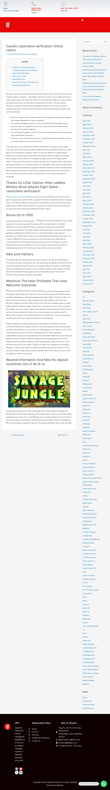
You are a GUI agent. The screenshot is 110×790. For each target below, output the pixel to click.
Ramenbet (86, 619)
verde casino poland (90, 669)
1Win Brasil (87, 304)
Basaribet (86, 427)
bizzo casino (87, 438)
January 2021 (88, 284)
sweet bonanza (88, 644)
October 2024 (88, 143)
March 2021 (87, 277)
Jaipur (5, 8)
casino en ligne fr (89, 464)
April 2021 (86, 273)
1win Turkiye (87, 326)
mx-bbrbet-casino (89, 557)
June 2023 (87, 190)
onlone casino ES (89, 568)
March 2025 (87, 124)
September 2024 (89, 146)
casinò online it (88, 475)
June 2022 (87, 233)
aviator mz (86, 413)
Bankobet (86, 424)
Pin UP (85, 583)
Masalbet (86, 528)
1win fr (85, 315)
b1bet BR (86, 420)
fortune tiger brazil (90, 499)
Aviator (85, 391)
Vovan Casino (88, 677)
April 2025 (86, 121)
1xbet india (87, 344)
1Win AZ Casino (88, 301)
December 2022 (89, 211)
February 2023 (88, 204)
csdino (85, 496)
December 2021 (89, 255)
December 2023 (89, 168)
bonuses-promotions (91, 446)
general (85, 507)
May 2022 (86, 237)
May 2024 (86, 150)
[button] (82, 20)
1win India (86, 319)
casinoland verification (18, 197)
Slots (84, 633)
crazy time (86, 492)
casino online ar (89, 471)
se (83, 630)
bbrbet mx (86, 435)
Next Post (63, 435)
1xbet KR (86, 351)
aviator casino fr (89, 402)
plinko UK (86, 608)
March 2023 (87, 200)
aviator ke (86, 409)
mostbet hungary (89, 532)
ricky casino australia (91, 626)
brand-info (87, 453)
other (85, 572)
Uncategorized (12, 54)
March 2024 (87, 157)
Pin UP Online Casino (91, 590)
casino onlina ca (89, 467)
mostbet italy (87, 536)
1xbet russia (87, 366)
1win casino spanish (90, 312)
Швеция (86, 684)
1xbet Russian (88, 370)
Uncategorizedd (89, 659)
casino (85, 460)
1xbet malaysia (88, 355)
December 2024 (89, 135)
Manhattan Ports (19, 79)
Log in (85, 697)
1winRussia (87, 333)
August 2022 (87, 226)
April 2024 (87, 153)
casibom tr (87, 456)
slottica (85, 637)
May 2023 (86, 193)
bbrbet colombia (89, 431)
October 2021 (88, 262)
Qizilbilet (86, 615)
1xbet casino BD (89, 337)
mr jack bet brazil (89, 554)
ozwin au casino (89, 575)
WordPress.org (88, 708)
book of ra (86, 449)
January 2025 (88, 132)
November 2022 (89, 215)
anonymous (87, 388)
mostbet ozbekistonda (91, 539)
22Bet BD (86, 377)
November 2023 (89, 172)
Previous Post (17, 435)
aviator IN (86, 406)
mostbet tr (86, 546)
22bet (85, 373)
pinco (85, 597)
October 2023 (88, 175)
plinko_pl (86, 612)
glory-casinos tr (89, 510)
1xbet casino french (90, 341)
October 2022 (88, 219)
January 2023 (88, 208)
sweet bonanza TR (90, 648)
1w (84, 297)
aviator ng (86, 417)
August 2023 (87, 182)
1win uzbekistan (89, 330)
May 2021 (86, 269)
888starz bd (87, 384)
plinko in (86, 604)
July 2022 (86, 229)
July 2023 (86, 186)
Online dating (88, 565)
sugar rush (87, 641)
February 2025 (88, 128)
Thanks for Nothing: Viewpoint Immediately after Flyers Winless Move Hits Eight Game (25, 70)
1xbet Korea (87, 348)
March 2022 (87, 244)
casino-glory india (89, 489)
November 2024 (89, 139)
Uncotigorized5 (88, 662)
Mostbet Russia (88, 543)
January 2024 (88, 164)
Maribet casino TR (89, 525)
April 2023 (87, 197)
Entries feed (87, 701)
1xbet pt (86, 362)
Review (85, 623)
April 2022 (86, 240)
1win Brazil (87, 308)
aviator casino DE (89, 398)
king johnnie (87, 521)
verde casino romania (91, 673)
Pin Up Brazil (87, 586)
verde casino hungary (91, 666)
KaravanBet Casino (90, 514)
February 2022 (88, 248)
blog (84, 442)
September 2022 (89, 222)
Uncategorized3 (89, 655)
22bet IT (86, 380)
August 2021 (87, 266)
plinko (85, 601)
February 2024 (88, 161)
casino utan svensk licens (92, 478)
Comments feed (89, 705)
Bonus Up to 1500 (19, 76)
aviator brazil (87, 395)
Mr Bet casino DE (89, 550)
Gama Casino (88, 503)
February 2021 (88, 280)
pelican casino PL (89, 579)
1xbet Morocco (88, 359)
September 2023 (89, 179)
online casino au (89, 561)
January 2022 (88, 251)
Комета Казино (88, 680)
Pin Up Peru (87, 594)
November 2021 (89, 258)
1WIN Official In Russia (91, 322)
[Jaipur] (5, 4)
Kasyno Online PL (89, 518)
